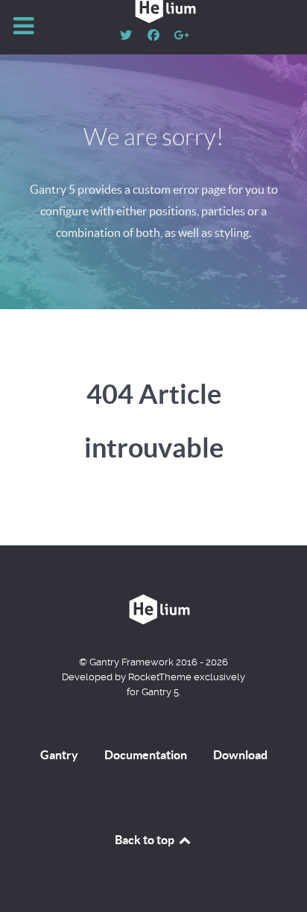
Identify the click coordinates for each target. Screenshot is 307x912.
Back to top (146, 839)
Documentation (145, 754)
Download (240, 754)
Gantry (59, 754)
